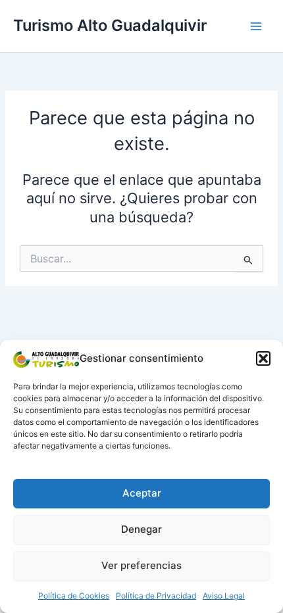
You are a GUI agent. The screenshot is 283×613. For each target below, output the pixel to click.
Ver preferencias (141, 565)
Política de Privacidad (156, 596)
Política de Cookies (73, 596)
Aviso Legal (224, 596)
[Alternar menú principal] (256, 26)
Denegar (141, 529)
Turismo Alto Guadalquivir (110, 25)
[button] (263, 358)
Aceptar (141, 493)
